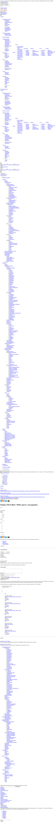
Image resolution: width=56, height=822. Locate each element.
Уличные (47, 493)
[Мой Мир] (5, 501)
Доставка (2, 795)
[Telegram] (4, 501)
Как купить (7, 442)
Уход (10, 225)
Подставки (11, 217)
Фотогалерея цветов (4, 790)
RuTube (5, 481)
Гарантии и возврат (4, 796)
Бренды (1, 803)
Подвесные (44, 493)
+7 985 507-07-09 (3, 7)
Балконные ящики (32, 496)
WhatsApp (6, 482)
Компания (2, 787)
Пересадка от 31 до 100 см (5, 641)
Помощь (2, 798)
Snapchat (5, 484)
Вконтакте (6, 476)
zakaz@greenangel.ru (5, 472)
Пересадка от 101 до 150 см (5, 644)
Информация (2, 793)
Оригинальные (6, 497)
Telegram (4, 813)
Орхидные (18, 496)
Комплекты (26, 493)
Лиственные (11, 294)
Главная (6, 181)
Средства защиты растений (14, 406)
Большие (40, 493)
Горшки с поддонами (4, 496)
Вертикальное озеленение (13, 497)
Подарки (10, 242)
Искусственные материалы (14, 367)
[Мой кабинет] (0, 15)
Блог (1, 791)
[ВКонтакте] (1, 501)
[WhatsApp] (7, 501)
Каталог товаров (10, 184)
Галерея (6, 458)
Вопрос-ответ (3, 802)
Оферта (1, 797)
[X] (8, 501)
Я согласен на (11, 577)
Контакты (2, 788)
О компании (2, 789)
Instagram (5, 477)
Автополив (22, 493)
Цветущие (11, 270)
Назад (6, 180)
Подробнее (7, 599)
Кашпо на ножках (31, 493)
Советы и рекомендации (5, 801)
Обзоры (1, 804)
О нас (6, 449)
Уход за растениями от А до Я (6, 800)
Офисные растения (12, 200)
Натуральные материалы (13, 354)
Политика (2, 792)
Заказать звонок (3, 175)
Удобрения (11, 398)
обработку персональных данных (13, 577)
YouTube (5, 480)
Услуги (10, 236)
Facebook (5, 475)
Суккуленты (11, 325)
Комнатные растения (13, 187)
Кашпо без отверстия (12, 496)
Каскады (37, 496)
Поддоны (36, 493)
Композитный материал (24, 496)
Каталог (6, 264)
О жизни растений (3, 799)
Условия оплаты (3, 794)
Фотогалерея (9, 257)
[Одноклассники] (2, 501)
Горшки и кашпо (10, 351)
